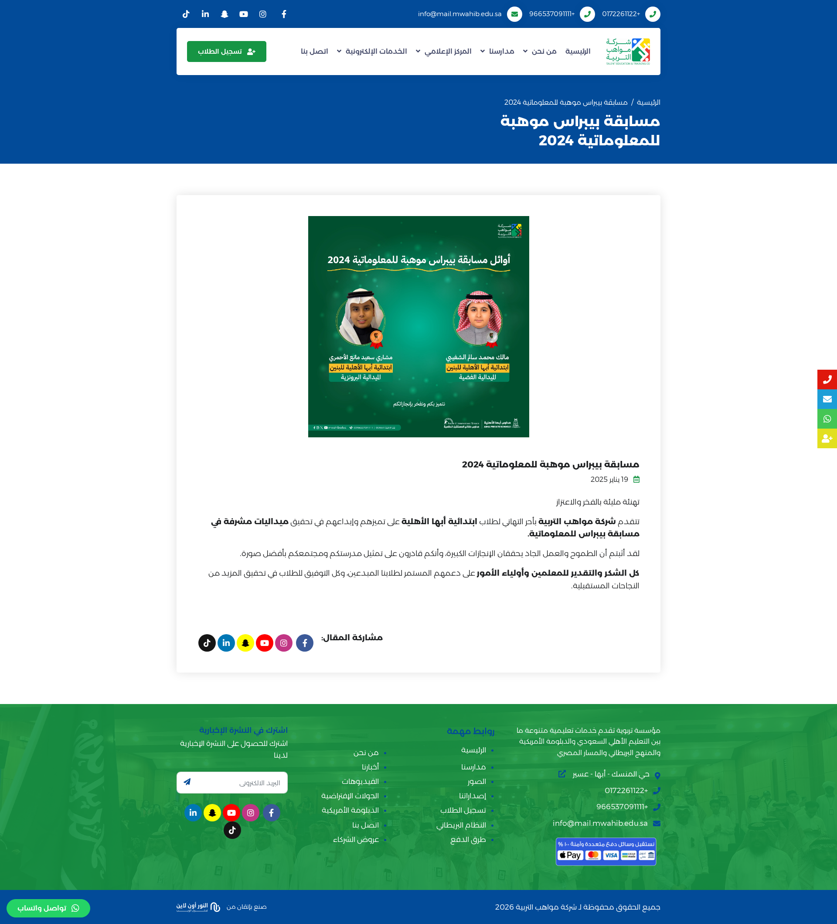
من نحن (544, 51)
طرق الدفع (468, 839)
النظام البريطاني (461, 825)
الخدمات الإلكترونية (376, 51)
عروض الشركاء (356, 839)
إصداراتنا (472, 795)
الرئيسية (578, 51)
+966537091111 (552, 14)
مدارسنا (501, 51)
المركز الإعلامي (448, 51)
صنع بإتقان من (246, 906)
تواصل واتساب (41, 908)
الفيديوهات (360, 781)
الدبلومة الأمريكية (350, 810)
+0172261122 (621, 14)
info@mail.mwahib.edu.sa (460, 14)
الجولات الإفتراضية (350, 795)
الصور (477, 781)
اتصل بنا (314, 51)
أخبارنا (370, 767)
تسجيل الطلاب (220, 51)
